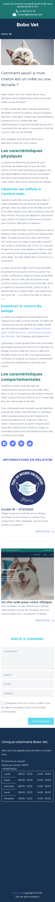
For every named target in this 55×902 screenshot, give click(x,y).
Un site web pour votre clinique (26, 602)
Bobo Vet (27, 25)
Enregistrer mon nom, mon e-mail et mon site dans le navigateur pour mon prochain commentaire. (25, 707)
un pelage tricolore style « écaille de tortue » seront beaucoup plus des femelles (26, 332)
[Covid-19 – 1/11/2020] (27, 487)
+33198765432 (9, 769)
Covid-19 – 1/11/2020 (17, 509)
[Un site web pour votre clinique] (27, 574)
